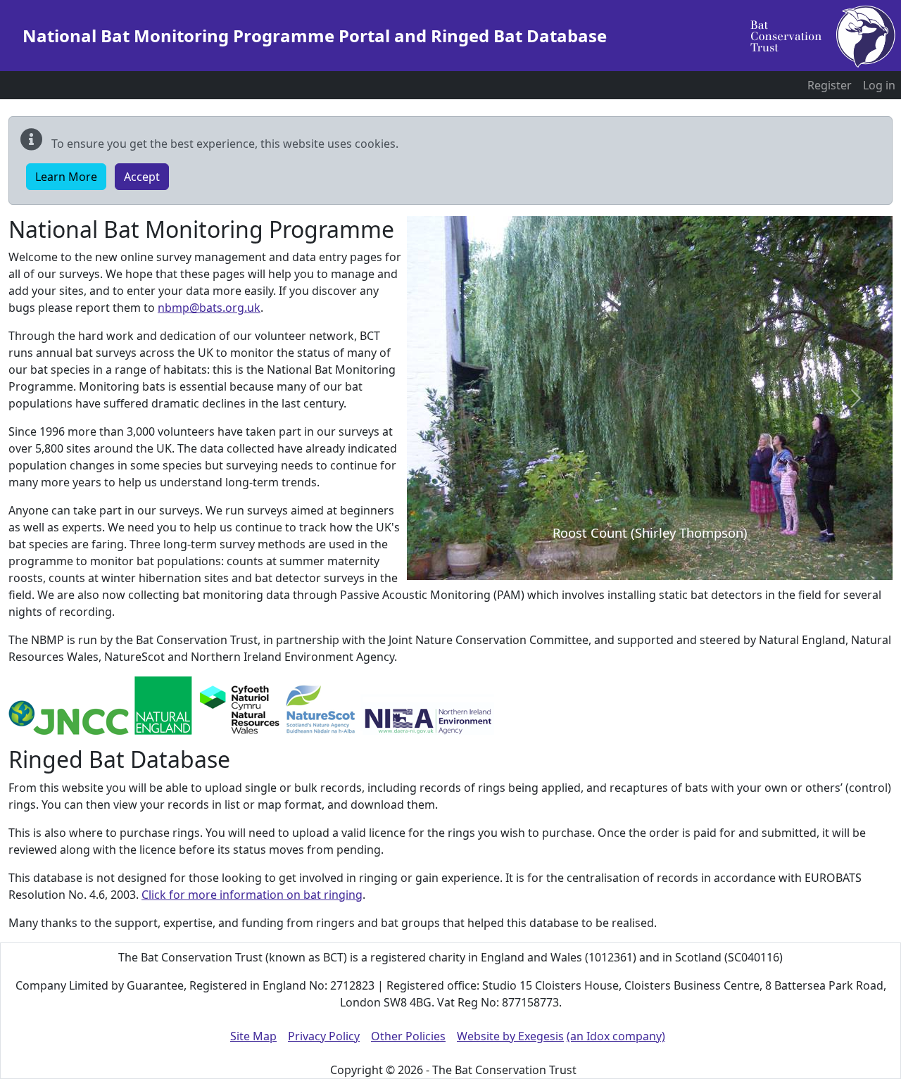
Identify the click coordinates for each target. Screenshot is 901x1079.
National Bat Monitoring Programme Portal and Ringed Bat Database (315, 35)
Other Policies (408, 1036)
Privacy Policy (324, 1036)
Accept (142, 176)
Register (829, 85)
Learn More (66, 176)
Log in (879, 85)
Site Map (253, 1036)
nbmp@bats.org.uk (209, 307)
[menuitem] (829, 85)
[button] (443, 398)
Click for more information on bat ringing (252, 894)
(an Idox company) (616, 1036)
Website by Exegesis (510, 1036)
